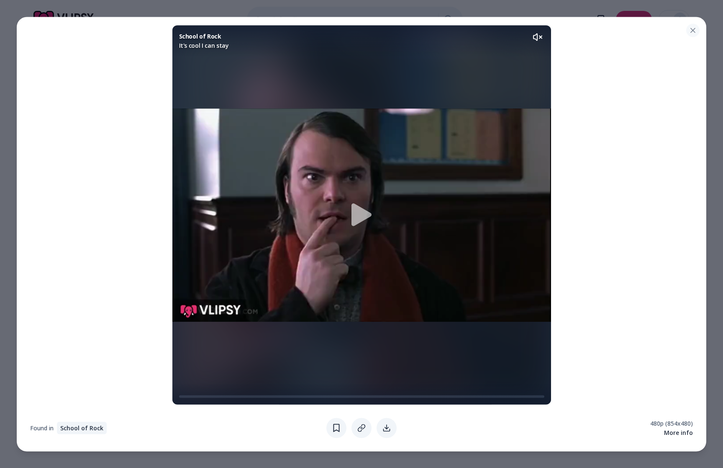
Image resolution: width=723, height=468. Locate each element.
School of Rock (81, 428)
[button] (361, 214)
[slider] (182, 396)
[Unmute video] (537, 37)
